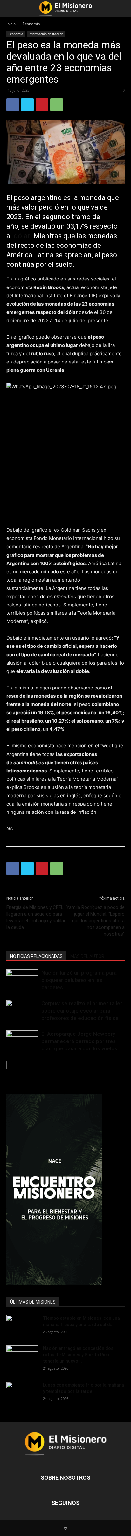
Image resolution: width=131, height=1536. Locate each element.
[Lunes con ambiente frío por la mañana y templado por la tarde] (22, 1393)
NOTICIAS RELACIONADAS (36, 956)
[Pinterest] (42, 104)
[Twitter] (27, 104)
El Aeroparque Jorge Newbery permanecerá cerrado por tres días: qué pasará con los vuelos (79, 1041)
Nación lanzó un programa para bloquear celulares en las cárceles (79, 980)
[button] (11, 8)
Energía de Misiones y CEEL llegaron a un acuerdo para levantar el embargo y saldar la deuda (36, 917)
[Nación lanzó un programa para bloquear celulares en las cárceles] (22, 980)
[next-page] (20, 1065)
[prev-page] (10, 1065)
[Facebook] (12, 104)
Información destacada (46, 33)
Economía (31, 23)
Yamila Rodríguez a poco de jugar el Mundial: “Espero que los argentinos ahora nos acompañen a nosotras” (95, 920)
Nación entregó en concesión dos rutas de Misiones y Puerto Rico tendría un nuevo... (78, 1355)
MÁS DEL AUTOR (87, 956)
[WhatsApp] (56, 104)
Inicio (11, 23)
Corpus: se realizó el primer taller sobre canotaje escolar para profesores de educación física (81, 1010)
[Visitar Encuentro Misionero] (65, 1189)
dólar (22, 236)
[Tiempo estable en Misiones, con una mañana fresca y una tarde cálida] (22, 1326)
